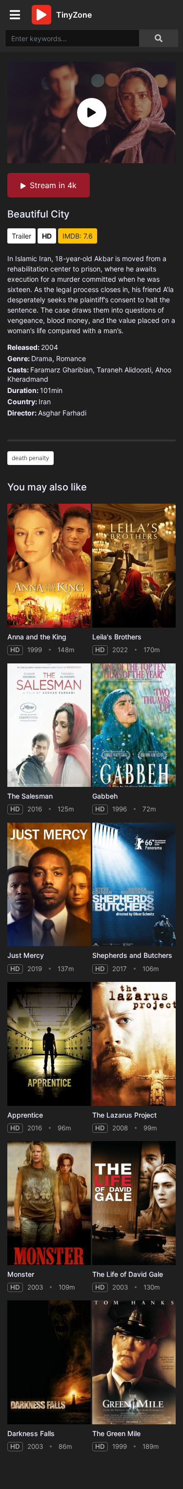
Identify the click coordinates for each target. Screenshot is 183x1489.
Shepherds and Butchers (132, 955)
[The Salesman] (49, 725)
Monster (20, 1274)
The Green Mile (116, 1433)
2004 (49, 347)
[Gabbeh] (134, 725)
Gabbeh (105, 796)
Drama (41, 358)
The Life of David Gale (127, 1274)
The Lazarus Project (124, 1115)
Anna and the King (36, 637)
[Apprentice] (49, 1044)
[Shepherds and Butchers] (134, 885)
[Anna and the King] (49, 566)
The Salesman (30, 796)
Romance (71, 358)
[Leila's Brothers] (134, 566)
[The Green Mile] (134, 1362)
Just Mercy (25, 955)
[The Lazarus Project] (134, 1044)
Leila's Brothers (117, 637)
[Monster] (49, 1203)
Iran (45, 401)
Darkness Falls (31, 1433)
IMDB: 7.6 (77, 236)
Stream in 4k (53, 185)
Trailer (21, 236)
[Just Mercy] (49, 885)
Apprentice (25, 1115)
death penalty (30, 458)
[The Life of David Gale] (134, 1203)
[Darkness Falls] (49, 1362)
